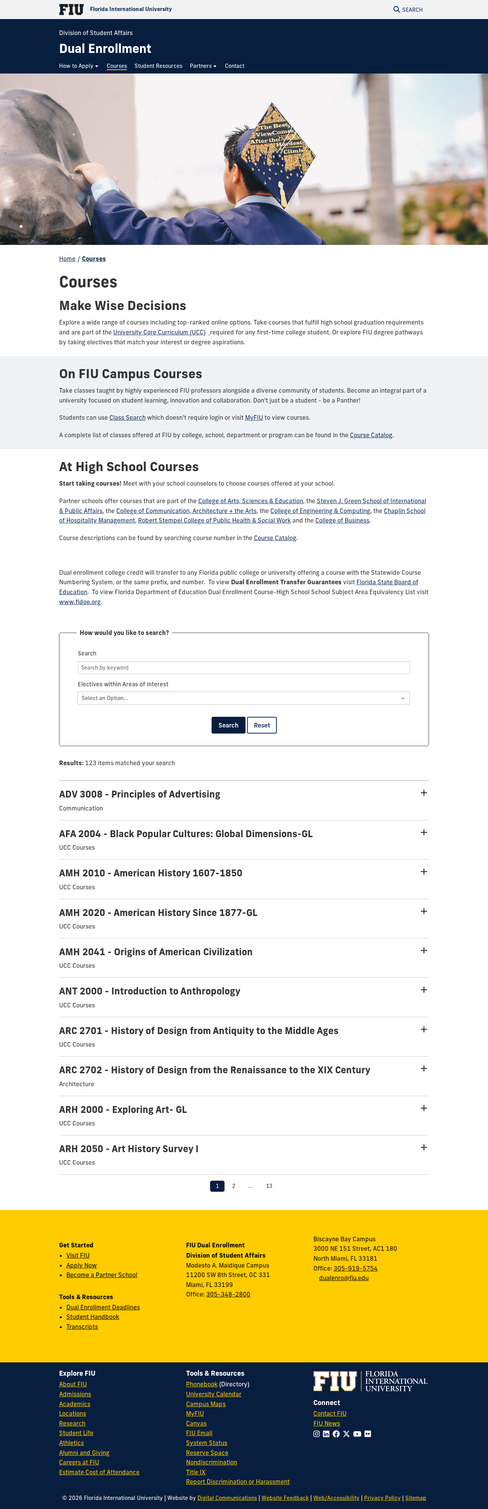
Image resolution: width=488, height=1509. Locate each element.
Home (67, 258)
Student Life (76, 1433)
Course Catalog (371, 435)
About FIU (73, 1384)
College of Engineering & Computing (320, 511)
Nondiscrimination (211, 1462)
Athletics (71, 1443)
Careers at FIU (79, 1462)
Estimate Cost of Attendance (99, 1472)
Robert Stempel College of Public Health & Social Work (214, 520)
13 (269, 1186)
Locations (72, 1413)
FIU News (326, 1423)
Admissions (75, 1394)
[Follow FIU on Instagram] (318, 1434)
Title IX (195, 1472)
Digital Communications (227, 1498)
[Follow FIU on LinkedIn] (327, 1434)
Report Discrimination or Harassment (238, 1481)
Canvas (196, 1423)
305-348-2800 (228, 1294)
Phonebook (202, 1384)
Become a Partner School (101, 1275)
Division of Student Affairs (96, 33)
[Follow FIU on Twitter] (348, 1434)
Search (228, 725)
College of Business (342, 520)
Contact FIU (330, 1413)
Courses (94, 258)
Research (72, 1423)
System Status (206, 1443)
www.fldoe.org (80, 602)
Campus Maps (206, 1404)
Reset (262, 725)
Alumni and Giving (84, 1452)
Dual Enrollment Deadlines (103, 1307)
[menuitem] (79, 66)
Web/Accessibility (336, 1498)
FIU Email (199, 1433)
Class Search (127, 417)
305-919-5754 (356, 1268)
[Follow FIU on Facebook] (337, 1434)
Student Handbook (92, 1316)
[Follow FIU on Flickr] (369, 1434)
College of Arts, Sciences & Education (250, 501)
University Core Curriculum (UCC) (159, 332)
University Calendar (213, 1394)
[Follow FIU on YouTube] (358, 1434)
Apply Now (81, 1265)
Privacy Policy (382, 1498)
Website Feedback (285, 1498)
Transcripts (82, 1326)
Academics (74, 1404)
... (250, 1186)
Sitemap (415, 1498)
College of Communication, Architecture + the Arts (186, 511)
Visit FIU (78, 1255)
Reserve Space (207, 1452)
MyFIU (254, 417)
